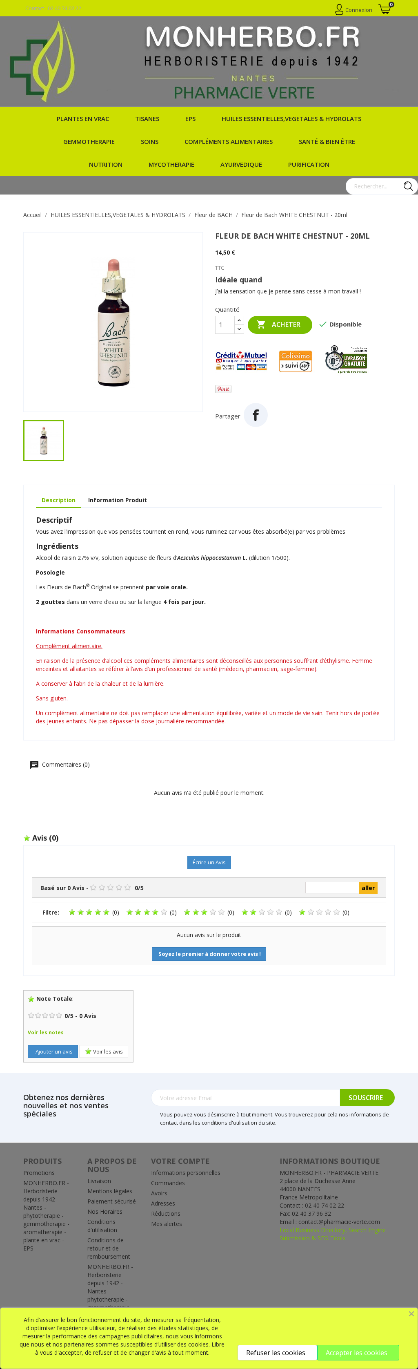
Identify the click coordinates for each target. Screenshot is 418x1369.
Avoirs (159, 1193)
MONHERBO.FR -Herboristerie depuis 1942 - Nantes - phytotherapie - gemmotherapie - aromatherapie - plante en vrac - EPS (46, 1215)
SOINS (149, 141)
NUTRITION (105, 164)
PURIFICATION (308, 164)
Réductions (165, 1213)
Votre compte (180, 1161)
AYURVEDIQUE (241, 164)
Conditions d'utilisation (102, 1226)
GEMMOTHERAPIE (89, 141)
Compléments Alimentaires (229, 141)
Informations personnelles (185, 1173)
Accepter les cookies (356, 1352)
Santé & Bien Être (327, 141)
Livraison (99, 1181)
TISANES (147, 118)
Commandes (168, 1183)
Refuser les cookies (275, 1352)
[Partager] (256, 415)
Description (59, 500)
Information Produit (117, 500)
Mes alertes (166, 1224)
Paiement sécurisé (111, 1201)
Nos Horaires (104, 1211)
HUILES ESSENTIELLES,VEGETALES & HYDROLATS (291, 118)
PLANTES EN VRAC (83, 118)
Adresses (163, 1203)
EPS (190, 118)
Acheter (278, 324)
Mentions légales (109, 1191)
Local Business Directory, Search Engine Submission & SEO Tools (333, 1234)
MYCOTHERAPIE (171, 164)
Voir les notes (46, 1032)
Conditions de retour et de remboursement (108, 1248)
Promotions (39, 1173)
